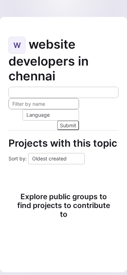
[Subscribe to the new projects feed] (63, 92)
